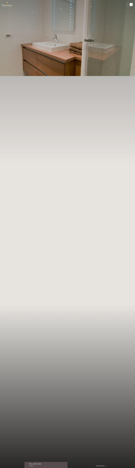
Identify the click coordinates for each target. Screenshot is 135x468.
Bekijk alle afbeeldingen (100, 465)
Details (31, 465)
